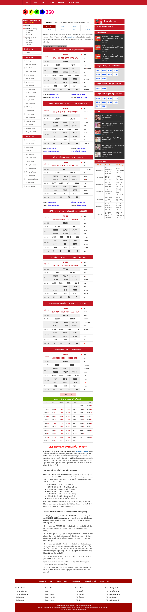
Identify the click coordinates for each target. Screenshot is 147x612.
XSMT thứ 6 (119, 201)
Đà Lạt (28, 124)
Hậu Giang (29, 40)
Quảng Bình (29, 165)
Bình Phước (29, 39)
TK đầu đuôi (80, 594)
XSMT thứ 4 (119, 186)
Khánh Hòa (29, 150)
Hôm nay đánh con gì (110, 21)
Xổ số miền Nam (21, 591)
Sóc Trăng (29, 103)
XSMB (26, 2)
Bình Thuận (29, 71)
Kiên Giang (29, 96)
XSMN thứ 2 (108, 173)
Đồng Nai (29, 128)
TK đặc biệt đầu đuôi (113, 594)
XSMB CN (99, 215)
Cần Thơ (28, 85)
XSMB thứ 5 (99, 191)
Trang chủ (42, 581)
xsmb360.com (72, 37)
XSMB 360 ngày (82, 451)
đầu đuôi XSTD (81, 205)
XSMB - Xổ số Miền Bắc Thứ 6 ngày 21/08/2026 (68, 50)
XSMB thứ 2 (99, 170)
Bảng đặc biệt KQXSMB (78, 94)
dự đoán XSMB (54, 94)
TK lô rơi (79, 600)
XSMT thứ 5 (119, 194)
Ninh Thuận (29, 157)
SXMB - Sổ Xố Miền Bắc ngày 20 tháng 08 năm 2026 (68, 103)
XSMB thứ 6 (99, 199)
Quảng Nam (29, 168)
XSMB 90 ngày (61, 46)
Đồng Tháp (29, 132)
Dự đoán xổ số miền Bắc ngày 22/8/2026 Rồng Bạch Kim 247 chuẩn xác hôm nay (112, 47)
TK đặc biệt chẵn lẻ (112, 600)
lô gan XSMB (52, 202)
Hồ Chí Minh (29, 42)
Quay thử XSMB (82, 97)
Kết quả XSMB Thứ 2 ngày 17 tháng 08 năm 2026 (68, 257)
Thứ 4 (87, 27)
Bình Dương (29, 64)
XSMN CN (108, 217)
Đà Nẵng (28, 32)
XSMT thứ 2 (119, 172)
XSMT (43, 2)
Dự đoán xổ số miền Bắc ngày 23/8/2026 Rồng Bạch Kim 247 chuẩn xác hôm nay (112, 38)
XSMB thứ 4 (99, 184)
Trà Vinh (28, 110)
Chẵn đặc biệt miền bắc (51, 151)
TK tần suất (80, 597)
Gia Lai (28, 147)
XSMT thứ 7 (119, 209)
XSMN (35, 2)
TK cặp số (79, 591)
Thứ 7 (74, 30)
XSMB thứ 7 (99, 206)
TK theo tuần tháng (112, 591)
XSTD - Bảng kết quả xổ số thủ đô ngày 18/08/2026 (68, 211)
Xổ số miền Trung (22, 594)
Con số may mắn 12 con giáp (104, 26)
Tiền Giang (29, 107)
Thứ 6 (62, 30)
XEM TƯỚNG (76, 581)
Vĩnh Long (29, 117)
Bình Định (29, 140)
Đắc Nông (29, 34)
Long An (28, 44)
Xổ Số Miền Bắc (30, 26)
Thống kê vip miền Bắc (78, 202)
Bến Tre (28, 78)
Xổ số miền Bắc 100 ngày (78, 151)
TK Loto (51, 2)
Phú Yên (28, 161)
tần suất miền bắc (53, 205)
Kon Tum (28, 154)
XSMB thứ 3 (99, 178)
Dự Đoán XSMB (74, 2)
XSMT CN (118, 217)
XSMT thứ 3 (119, 179)
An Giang (28, 61)
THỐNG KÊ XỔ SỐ (90, 581)
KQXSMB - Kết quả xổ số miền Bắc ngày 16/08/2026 (68, 303)
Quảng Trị (29, 175)
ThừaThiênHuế (30, 179)
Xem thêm (68, 394)
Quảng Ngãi (29, 30)
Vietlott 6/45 (104, 581)
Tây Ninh (28, 114)
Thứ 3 (74, 27)
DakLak (28, 143)
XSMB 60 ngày (81, 148)
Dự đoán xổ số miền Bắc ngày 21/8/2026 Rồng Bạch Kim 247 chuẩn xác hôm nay (112, 56)
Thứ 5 (49, 30)
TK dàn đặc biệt (111, 597)
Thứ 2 (62, 27)
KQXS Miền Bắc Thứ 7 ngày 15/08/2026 (68, 349)
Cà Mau (28, 82)
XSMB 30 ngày (49, 46)
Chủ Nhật (87, 30)
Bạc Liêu (28, 75)
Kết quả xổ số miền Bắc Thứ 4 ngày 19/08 (68, 157)
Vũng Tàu (29, 121)
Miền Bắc (29, 52)
